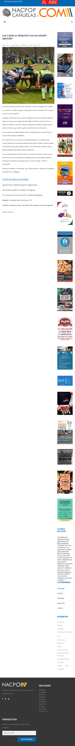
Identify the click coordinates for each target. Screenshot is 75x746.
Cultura (42, 699)
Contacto (43, 711)
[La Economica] (65, 145)
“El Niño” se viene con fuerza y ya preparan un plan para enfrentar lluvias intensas (64, 549)
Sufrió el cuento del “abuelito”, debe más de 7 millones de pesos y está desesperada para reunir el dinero (65, 569)
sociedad (60, 669)
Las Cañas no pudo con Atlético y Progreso (18, 190)
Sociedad (42, 692)
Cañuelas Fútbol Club (64, 632)
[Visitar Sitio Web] (65, 193)
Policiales (60, 662)
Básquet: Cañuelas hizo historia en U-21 (17, 200)
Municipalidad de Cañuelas (63, 654)
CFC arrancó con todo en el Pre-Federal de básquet (22, 195)
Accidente (60, 622)
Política (59, 666)
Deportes (5, 45)
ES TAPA (41, 706)
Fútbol (59, 647)
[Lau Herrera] (65, 482)
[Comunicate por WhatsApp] (65, 173)
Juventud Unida (62, 650)
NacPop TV (43, 704)
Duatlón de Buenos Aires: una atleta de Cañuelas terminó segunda (27, 205)
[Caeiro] (65, 432)
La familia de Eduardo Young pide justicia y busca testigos (63, 540)
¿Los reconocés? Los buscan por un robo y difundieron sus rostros (64, 559)
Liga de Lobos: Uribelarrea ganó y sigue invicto (19, 185)
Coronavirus (61, 640)
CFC (58, 637)
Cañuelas (60, 629)
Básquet (60, 625)
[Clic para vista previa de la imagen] (28, 75)
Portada (42, 690)
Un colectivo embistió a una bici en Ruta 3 (64, 578)
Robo (67, 666)
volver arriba (7, 212)
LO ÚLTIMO (42, 709)
